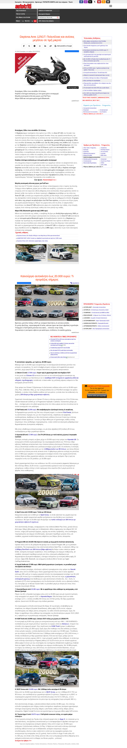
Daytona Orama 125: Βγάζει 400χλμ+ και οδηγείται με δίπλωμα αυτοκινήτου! (38, 235)
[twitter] (95, 1)
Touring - (59, 2)
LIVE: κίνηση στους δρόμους (46, 21)
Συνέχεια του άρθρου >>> (23, 740)
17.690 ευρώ (32, 434)
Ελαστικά (86, 110)
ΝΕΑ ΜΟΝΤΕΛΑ (87, 100)
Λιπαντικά (103, 159)
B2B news (104, 155)
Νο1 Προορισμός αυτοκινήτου (96, 328)
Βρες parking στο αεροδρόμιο (92, 80)
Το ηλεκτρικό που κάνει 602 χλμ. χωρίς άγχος (96, 87)
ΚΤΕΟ (102, 163)
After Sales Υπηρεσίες (89, 148)
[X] (29, 46)
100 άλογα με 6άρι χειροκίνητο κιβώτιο (34, 394)
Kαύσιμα (85, 149)
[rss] (104, 1)
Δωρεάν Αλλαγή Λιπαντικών (95, 318)
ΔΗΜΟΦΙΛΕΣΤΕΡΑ (103, 97)
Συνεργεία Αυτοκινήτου (89, 108)
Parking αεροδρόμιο (70, 2)
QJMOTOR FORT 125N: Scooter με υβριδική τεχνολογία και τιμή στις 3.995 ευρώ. (39, 238)
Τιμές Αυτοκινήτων (21, 10)
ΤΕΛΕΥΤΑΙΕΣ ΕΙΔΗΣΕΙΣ (90, 97)
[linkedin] (90, 1)
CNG (105, 164)
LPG (102, 164)
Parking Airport (105, 149)
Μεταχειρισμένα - (16, 2)
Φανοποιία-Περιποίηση (89, 163)
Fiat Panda (67, 412)
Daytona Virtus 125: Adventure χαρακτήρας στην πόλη (32, 241)
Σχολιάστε (75, 283)
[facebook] (81, 1)
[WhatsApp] (40, 46)
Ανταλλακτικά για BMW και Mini (96, 312)
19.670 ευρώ (35, 714)
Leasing (103, 153)
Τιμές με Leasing (20, 14)
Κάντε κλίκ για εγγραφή (97, 396)
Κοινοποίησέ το (45, 180)
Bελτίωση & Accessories (90, 112)
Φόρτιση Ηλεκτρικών (89, 153)
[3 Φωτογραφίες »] (47, 302)
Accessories (104, 151)
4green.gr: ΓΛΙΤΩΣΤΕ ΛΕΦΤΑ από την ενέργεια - (39, 2)
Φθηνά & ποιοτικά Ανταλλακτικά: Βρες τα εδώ (96, 75)
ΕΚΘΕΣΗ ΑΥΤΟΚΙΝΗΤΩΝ (45, 10)
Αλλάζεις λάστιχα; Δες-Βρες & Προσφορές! (96, 78)
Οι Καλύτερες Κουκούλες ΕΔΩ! (96, 310)
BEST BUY (96, 100)
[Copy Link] (50, 46)
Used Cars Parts (105, 161)
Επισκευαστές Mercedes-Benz (58, 357)
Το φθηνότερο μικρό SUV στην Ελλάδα (60, 347)
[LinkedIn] (45, 46)
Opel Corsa (44, 515)
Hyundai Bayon (46, 596)
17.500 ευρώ (32, 373)
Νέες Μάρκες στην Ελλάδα (23, 17)
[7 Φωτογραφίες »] (47, 71)
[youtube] (99, 1)
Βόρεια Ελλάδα (87, 155)
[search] (58, 17)
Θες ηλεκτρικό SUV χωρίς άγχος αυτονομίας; (62, 350)
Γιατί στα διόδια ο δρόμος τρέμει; (93, 90)
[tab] (89, 98)
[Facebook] (24, 46)
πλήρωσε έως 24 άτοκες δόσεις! (97, 315)
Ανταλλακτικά (104, 110)
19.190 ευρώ (35, 589)
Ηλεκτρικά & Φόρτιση (44, 14)
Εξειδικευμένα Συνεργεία (90, 159)
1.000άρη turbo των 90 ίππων (55, 449)
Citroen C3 (30, 375)
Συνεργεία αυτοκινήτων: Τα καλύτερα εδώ (95, 72)
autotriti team (75, 101)
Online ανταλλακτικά (96, 326)
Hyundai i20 (71, 439)
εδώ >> (93, 113)
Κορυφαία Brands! (96, 323)
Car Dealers (103, 112)
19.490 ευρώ (33, 689)
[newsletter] (108, 1)
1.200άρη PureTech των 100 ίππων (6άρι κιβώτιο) (33, 549)
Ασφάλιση (104, 148)
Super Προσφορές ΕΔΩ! (96, 320)
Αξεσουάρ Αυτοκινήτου (95, 307)
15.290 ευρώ (32, 409)
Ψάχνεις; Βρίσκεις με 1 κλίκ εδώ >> (93, 166)
